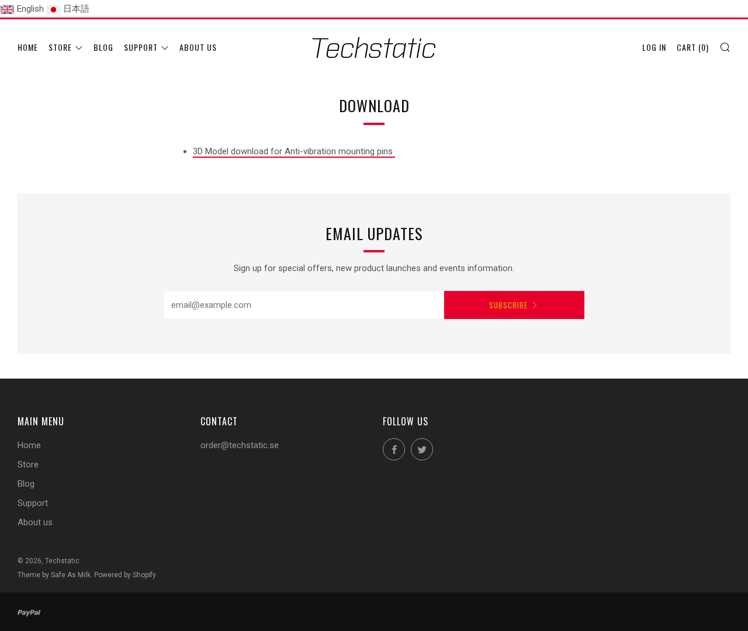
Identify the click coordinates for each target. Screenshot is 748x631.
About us (198, 47)
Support (141, 47)
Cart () (693, 47)
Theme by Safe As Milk (54, 575)
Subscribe (508, 305)
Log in (654, 47)
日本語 (76, 9)
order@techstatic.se (239, 445)
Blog (103, 47)
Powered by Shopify (125, 575)
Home (28, 47)
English (30, 9)
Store (60, 47)
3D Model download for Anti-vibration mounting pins (294, 151)
